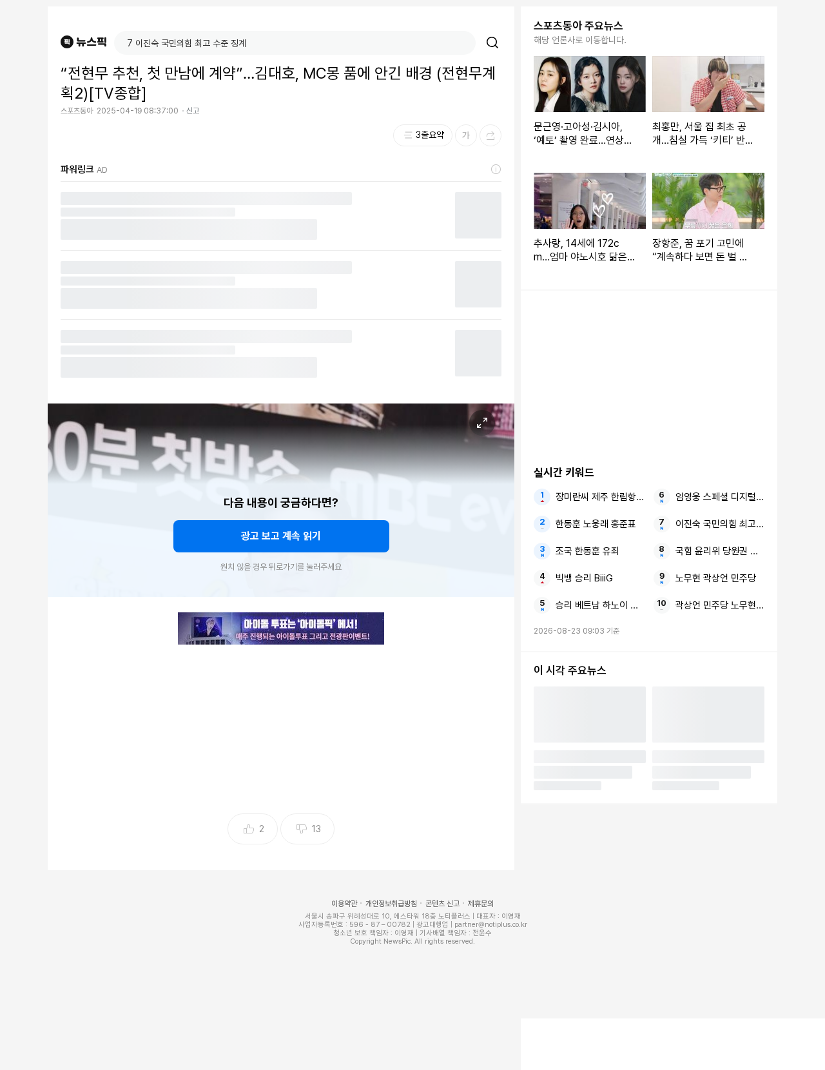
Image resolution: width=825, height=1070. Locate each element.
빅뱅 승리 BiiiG (584, 578)
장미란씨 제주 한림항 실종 (600, 497)
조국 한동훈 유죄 (587, 551)
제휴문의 (481, 903)
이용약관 (344, 903)
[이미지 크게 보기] (482, 423)
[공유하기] (490, 135)
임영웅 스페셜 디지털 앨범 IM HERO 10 (719, 497)
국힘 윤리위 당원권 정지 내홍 (719, 551)
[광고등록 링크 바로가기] (496, 169)
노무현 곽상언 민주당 (715, 578)
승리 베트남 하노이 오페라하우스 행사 (600, 605)
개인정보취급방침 (391, 903)
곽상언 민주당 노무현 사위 (719, 605)
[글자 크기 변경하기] (466, 135)
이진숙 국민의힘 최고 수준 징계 (719, 524)
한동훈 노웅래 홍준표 (596, 524)
